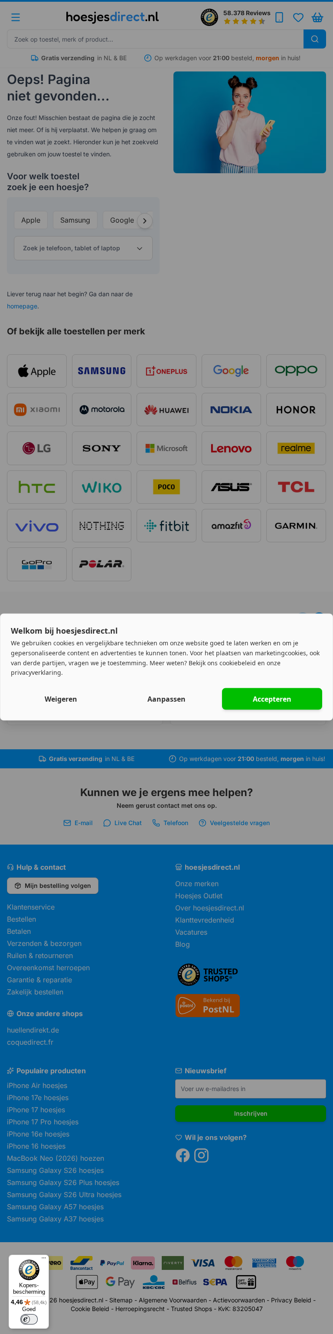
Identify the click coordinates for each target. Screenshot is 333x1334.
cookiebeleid (237, 662)
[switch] (29, 1319)
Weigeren (61, 699)
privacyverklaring (36, 672)
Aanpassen (166, 699)
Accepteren (272, 699)
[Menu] (44, 1260)
